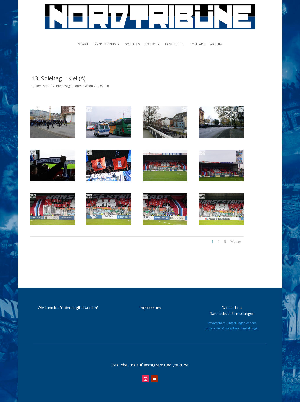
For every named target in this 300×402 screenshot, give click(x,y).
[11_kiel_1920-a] (165, 224)
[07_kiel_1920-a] (165, 180)
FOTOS (150, 44)
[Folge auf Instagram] (145, 378)
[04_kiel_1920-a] (221, 137)
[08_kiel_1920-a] (221, 180)
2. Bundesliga (62, 86)
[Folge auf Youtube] (154, 378)
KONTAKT (197, 44)
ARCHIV (216, 44)
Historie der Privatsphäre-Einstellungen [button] (231, 328)
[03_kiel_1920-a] (165, 137)
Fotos (77, 86)
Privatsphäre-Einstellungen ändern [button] (232, 323)
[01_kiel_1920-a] (52, 137)
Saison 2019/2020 (96, 86)
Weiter (235, 241)
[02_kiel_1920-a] (108, 137)
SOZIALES (132, 44)
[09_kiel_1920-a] (52, 224)
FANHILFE (172, 44)
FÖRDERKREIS (104, 44)
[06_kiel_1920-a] (108, 180)
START (83, 44)
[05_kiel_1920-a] (52, 180)
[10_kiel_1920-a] (108, 224)
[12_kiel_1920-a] (221, 224)
